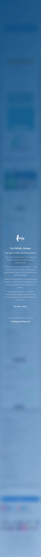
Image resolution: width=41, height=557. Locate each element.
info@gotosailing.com (20, 321)
